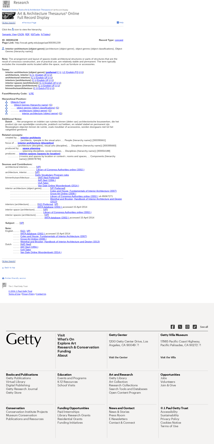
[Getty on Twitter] (180, 327)
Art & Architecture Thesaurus (38, 10)
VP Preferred (58, 188)
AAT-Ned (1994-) (47, 180)
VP (38, 167)
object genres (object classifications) (36, 107)
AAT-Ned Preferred (49, 177)
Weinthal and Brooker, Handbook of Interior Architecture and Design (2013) (60, 241)
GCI (23, 231)
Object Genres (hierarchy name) (31, 105)
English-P (71, 72)
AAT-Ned (25, 244)
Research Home (9, 10)
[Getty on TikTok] (195, 327)
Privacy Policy (28, 294)
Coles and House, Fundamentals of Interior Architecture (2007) (83, 191)
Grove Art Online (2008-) (63, 193)
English (39, 75)
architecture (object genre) (33, 110)
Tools (21, 10)
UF (45, 75)
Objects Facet (18, 102)
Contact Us (41, 294)
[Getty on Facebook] (173, 327)
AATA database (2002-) (50, 207)
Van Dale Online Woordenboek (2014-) (58, 185)
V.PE (31, 93)
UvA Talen (43, 183)
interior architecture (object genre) (40, 113)
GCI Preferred (45, 204)
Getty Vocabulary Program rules (52, 175)
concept (119, 40)
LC (64, 72)
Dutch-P (42, 88)
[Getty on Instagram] (187, 327)
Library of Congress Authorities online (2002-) (60, 169)
